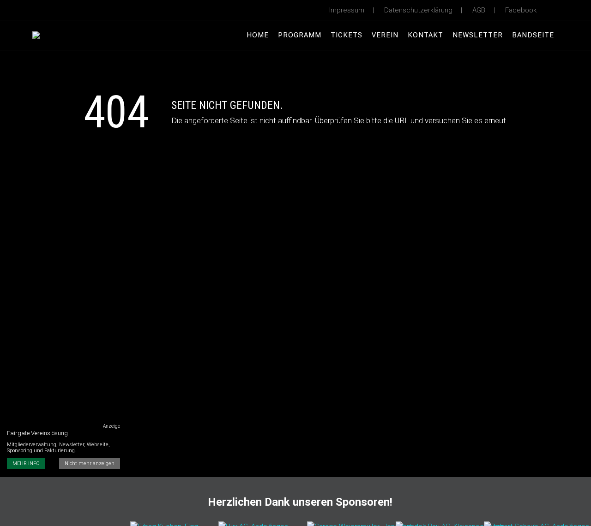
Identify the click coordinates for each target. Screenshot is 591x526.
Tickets (346, 35)
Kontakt (425, 35)
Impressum (346, 10)
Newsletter (477, 35)
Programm (299, 35)
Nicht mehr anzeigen (90, 463)
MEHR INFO (26, 463)
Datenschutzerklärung (418, 10)
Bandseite (533, 35)
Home (258, 35)
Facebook (521, 10)
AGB (478, 10)
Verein (385, 35)
